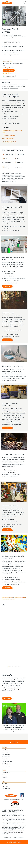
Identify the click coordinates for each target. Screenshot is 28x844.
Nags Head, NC (5, 88)
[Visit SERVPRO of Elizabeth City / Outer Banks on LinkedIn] (10, 742)
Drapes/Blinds (17, 178)
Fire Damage (5, 752)
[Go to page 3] (11, 666)
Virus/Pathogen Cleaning (8, 175)
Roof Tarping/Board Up (12, 179)
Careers (4, 775)
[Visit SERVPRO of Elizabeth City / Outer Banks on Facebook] (17, 742)
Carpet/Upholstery (11, 176)
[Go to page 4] (12, 666)
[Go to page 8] (18, 666)
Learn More (7, 286)
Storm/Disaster (5, 756)
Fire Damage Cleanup (9, 141)
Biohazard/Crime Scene (16, 173)
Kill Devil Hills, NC (14, 88)
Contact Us (4, 777)
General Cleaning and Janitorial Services (12, 131)
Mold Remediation (7, 138)
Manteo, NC (7, 86)
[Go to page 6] (15, 666)
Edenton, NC (21, 86)
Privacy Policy (5, 786)
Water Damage (6, 749)
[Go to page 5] (14, 666)
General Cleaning (6, 766)
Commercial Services (8, 135)
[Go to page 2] (9, 666)
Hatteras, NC (14, 86)
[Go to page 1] (8, 666)
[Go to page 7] (17, 666)
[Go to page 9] (20, 666)
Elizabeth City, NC (6, 85)
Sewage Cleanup (6, 173)
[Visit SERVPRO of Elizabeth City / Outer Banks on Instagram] (14, 742)
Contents (13, 181)
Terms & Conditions (6, 783)
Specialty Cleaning (6, 763)
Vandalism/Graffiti (6, 181)
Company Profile (6, 772)
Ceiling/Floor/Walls (20, 176)
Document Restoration (7, 178)
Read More (7, 698)
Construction (5, 759)
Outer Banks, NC (15, 85)
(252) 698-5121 (9, 70)
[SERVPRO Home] (7, 2)
